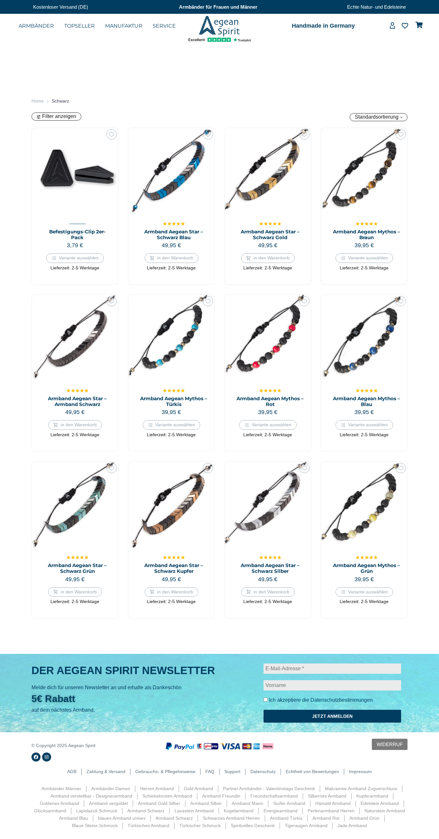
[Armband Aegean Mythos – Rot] (268, 338)
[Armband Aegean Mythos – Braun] (364, 171)
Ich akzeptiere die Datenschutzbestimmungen (320, 700)
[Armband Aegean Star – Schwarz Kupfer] (171, 505)
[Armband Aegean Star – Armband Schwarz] (75, 338)
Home (37, 101)
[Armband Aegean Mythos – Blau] (364, 338)
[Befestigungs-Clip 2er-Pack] (75, 171)
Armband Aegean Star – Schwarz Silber (270, 568)
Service (164, 26)
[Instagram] (46, 757)
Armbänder (36, 26)
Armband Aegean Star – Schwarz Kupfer (173, 568)
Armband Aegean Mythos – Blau (366, 401)
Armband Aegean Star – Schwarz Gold (270, 234)
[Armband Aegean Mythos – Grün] (364, 505)
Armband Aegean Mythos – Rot (270, 401)
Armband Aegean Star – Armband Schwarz (77, 401)
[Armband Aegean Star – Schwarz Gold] (268, 171)
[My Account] (392, 26)
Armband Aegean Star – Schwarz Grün (77, 568)
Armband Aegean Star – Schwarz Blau (173, 234)
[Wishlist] (405, 26)
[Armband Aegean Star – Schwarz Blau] (171, 171)
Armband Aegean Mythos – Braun (366, 234)
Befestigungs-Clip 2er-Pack (77, 234)
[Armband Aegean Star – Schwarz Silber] (268, 505)
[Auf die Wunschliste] (111, 134)
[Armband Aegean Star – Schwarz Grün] (75, 505)
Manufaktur (123, 26)
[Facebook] (35, 757)
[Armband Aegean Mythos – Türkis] (171, 338)
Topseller (79, 26)
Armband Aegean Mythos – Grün (366, 568)
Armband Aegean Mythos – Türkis (173, 401)
